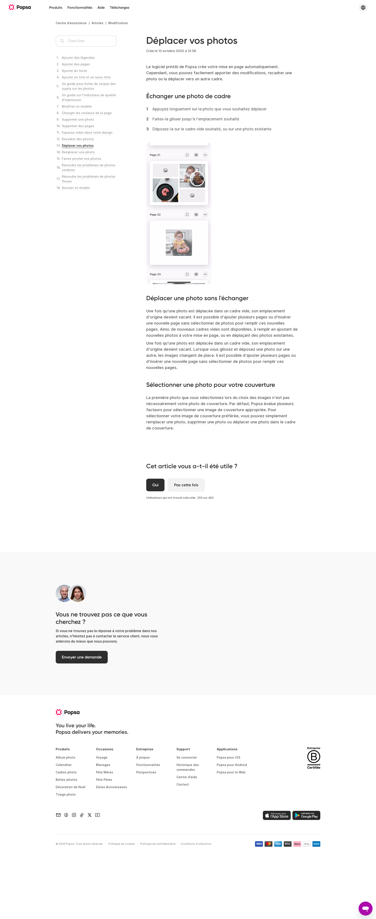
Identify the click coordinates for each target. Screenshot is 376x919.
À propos (143, 757)
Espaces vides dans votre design (87, 132)
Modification (118, 23)
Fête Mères (104, 772)
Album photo (65, 757)
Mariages (103, 765)
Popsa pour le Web (231, 772)
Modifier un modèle (77, 106)
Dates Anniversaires (111, 787)
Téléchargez (119, 7)
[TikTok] (81, 814)
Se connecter (186, 757)
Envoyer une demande (82, 657)
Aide (101, 7)
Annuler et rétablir (76, 188)
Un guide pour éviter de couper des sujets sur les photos (89, 86)
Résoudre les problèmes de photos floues (88, 179)
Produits (55, 7)
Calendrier (64, 765)
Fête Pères (104, 779)
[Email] (58, 814)
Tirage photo (66, 794)
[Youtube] (97, 814)
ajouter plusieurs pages (245, 317)
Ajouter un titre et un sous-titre (86, 77)
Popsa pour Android (232, 765)
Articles (97, 23)
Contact (182, 784)
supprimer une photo (206, 422)
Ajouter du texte (74, 70)
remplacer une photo (165, 422)
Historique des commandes (187, 767)
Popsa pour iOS (228, 757)
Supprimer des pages (78, 126)
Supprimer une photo (78, 119)
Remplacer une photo (78, 152)
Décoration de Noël (71, 787)
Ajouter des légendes (78, 57)
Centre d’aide (186, 777)
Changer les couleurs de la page (87, 113)
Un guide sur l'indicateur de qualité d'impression (89, 97)
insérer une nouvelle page (174, 361)
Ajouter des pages (76, 64)
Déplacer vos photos (78, 145)
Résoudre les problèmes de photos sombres (88, 167)
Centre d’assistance (71, 23)
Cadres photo (66, 772)
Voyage (101, 757)
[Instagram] (74, 814)
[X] (89, 814)
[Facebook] (66, 814)
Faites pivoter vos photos (81, 158)
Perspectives (146, 772)
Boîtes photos (66, 779)
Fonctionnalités (79, 7)
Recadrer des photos (78, 139)
